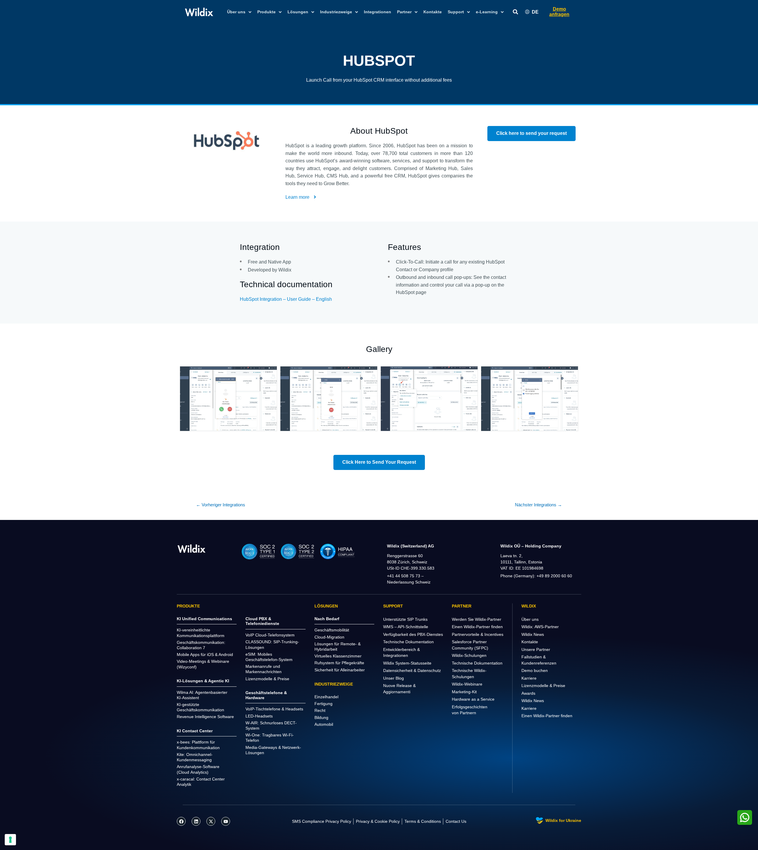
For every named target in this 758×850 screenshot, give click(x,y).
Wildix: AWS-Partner (540, 626)
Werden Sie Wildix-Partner (476, 619)
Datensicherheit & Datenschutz (412, 670)
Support (456, 11)
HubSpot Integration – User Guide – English (286, 299)
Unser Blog (393, 678)
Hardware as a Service (473, 699)
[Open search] (515, 12)
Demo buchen (534, 670)
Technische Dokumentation (408, 641)
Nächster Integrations (538, 504)
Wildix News (532, 634)
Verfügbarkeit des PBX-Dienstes (413, 634)
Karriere (529, 678)
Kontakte (432, 11)
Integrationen (377, 11)
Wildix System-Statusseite (407, 663)
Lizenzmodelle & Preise (543, 685)
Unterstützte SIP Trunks (405, 619)
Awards (528, 693)
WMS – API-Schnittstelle (405, 626)
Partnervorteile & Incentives (477, 634)
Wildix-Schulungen (469, 655)
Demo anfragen (559, 12)
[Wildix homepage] (199, 12)
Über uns (530, 619)
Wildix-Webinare (467, 684)
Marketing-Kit (464, 691)
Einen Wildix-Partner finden (477, 626)
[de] (191, 548)
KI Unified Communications (204, 618)
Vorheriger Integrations (220, 504)
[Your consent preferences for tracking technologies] (10, 839)
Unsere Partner (535, 649)
